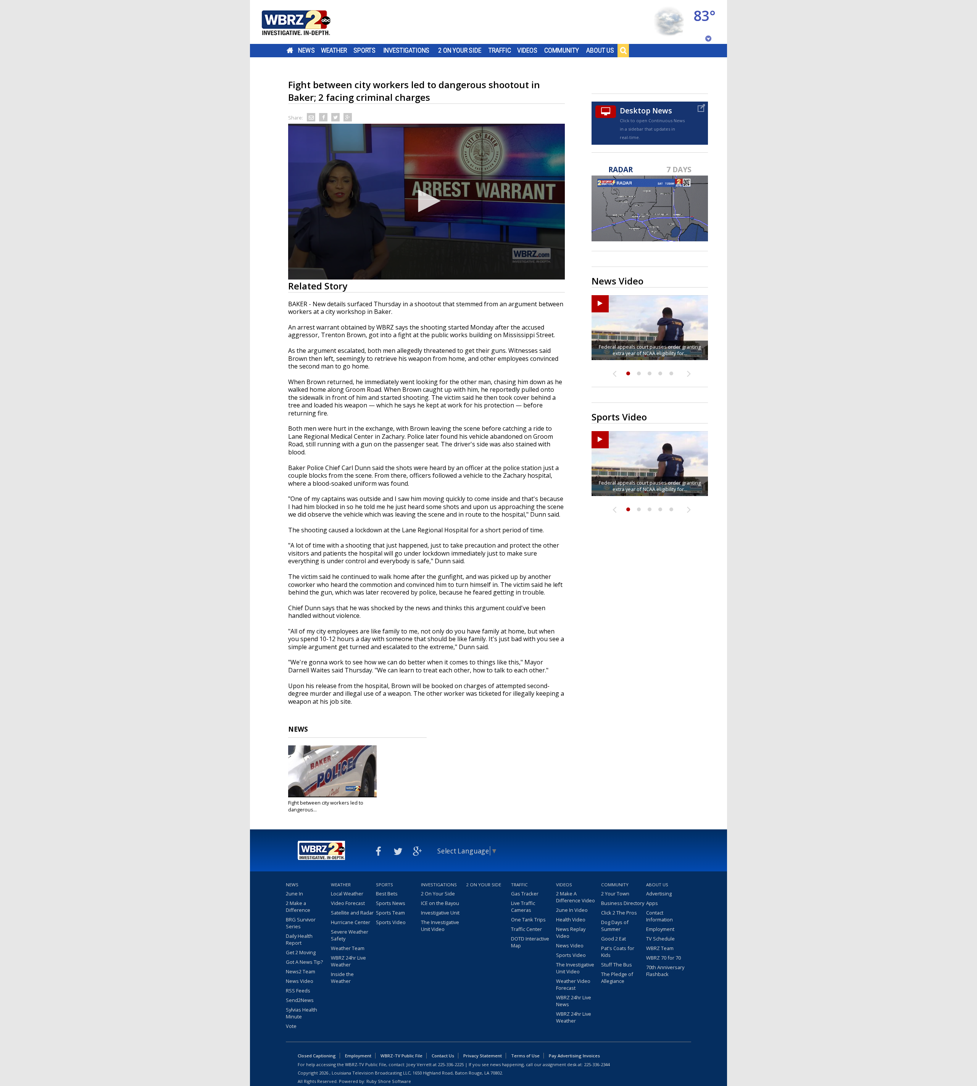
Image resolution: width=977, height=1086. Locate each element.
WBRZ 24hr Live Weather (348, 961)
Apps (652, 903)
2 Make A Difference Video (575, 897)
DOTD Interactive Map (530, 942)
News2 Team (300, 971)
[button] (426, 201)
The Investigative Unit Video (440, 925)
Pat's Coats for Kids (617, 951)
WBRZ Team (660, 948)
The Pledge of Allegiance (617, 977)
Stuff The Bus (616, 964)
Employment (660, 929)
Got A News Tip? (304, 961)
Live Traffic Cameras (523, 906)
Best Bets (387, 893)
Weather (334, 50)
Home (290, 50)
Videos (527, 50)
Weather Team (347, 948)
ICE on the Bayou (440, 903)
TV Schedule (660, 938)
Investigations (406, 50)
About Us (600, 50)
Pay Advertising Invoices (574, 1056)
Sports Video (391, 922)
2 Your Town (615, 893)
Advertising (659, 893)
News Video (299, 981)
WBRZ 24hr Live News (573, 1001)
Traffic (499, 50)
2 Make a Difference (298, 906)
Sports (364, 50)
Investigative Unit (440, 912)
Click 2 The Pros (619, 912)
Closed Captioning (317, 1056)
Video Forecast (348, 903)
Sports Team (390, 912)
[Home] (305, 22)
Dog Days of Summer (615, 925)
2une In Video (572, 910)
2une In (294, 893)
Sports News (390, 903)
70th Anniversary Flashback (665, 971)
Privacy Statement (482, 1056)
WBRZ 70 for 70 (663, 957)
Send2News (300, 1000)
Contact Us (443, 1056)
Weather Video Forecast (573, 984)
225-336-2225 (451, 1064)
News (306, 50)
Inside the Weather (342, 977)
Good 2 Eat (613, 938)
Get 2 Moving (301, 952)
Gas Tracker (524, 893)
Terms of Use (525, 1056)
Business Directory (622, 903)
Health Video (570, 919)
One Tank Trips (528, 919)
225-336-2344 (597, 1064)
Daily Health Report (299, 939)
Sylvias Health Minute (301, 1013)
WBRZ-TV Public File (401, 1056)
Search (623, 50)
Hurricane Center (350, 922)
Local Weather (347, 893)
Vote (291, 1026)
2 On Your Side (459, 50)
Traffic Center (526, 929)
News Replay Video (570, 932)
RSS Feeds (298, 990)
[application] (426, 202)
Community (561, 50)
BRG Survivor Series (301, 923)
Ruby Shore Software (388, 1081)
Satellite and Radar (352, 912)
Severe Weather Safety (349, 935)
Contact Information (659, 916)
